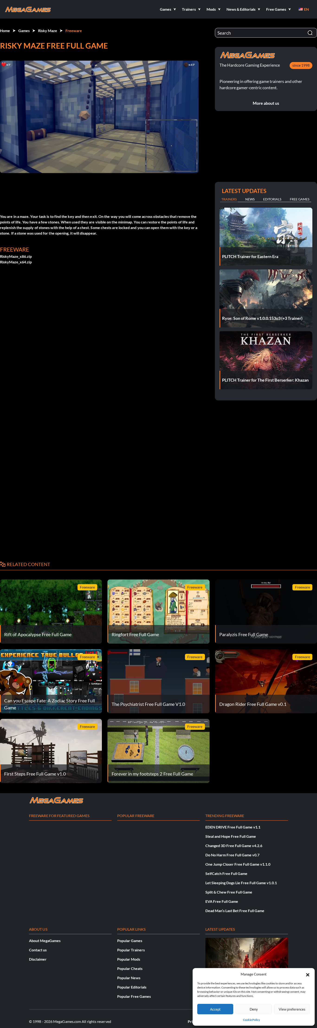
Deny (254, 1009)
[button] (307, 974)
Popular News (128, 978)
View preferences (292, 1009)
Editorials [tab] (272, 199)
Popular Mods (128, 959)
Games (24, 30)
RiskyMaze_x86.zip (16, 256)
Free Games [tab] (299, 199)
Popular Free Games (134, 996)
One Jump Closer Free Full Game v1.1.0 (237, 864)
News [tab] (250, 199)
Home (5, 30)
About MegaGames (45, 940)
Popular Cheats (129, 968)
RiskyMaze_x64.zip (16, 262)
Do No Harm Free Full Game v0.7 (232, 855)
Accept (215, 1009)
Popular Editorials (131, 987)
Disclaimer (38, 959)
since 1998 (301, 65)
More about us (266, 103)
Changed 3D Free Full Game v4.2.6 (233, 845)
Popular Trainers (131, 950)
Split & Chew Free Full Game (228, 892)
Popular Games (129, 940)
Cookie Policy (251, 1019)
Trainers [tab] (229, 199)
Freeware (73, 30)
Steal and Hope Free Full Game (230, 836)
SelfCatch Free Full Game (226, 873)
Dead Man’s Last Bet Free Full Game (234, 910)
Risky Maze (47, 30)
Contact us (38, 950)
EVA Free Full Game (221, 901)
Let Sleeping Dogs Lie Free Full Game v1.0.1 (241, 883)
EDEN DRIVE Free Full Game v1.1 (232, 827)
